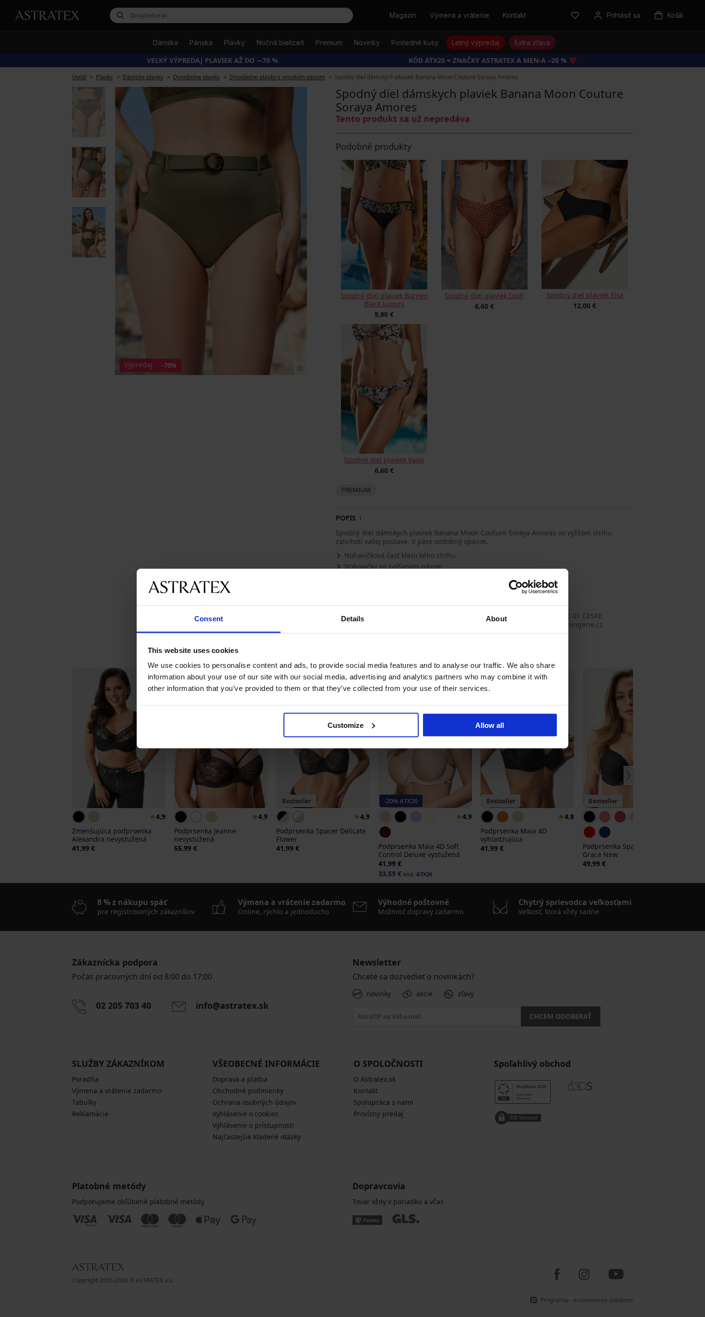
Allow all (489, 725)
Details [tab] (352, 619)
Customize (346, 725)
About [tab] (496, 619)
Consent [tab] (208, 619)
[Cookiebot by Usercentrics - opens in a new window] (516, 587)
